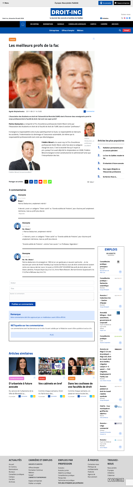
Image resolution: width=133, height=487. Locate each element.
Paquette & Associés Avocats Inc (105, 433)
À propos (58, 3)
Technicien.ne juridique (66, 480)
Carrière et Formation (16, 378)
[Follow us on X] (122, 18)
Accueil (11, 464)
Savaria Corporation (105, 343)
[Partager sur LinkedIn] (36, 182)
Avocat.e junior (63, 470)
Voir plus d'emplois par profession (70, 483)
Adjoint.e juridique (64, 473)
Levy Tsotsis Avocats (105, 381)
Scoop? (126, 30)
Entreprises (54, 30)
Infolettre (105, 18)
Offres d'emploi (68, 30)
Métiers (80, 30)
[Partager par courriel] (40, 182)
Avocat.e (103, 440)
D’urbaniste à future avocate (113, 163)
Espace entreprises (123, 3)
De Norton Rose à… (110, 177)
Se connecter (107, 3)
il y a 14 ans (21, 198)
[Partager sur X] (26, 182)
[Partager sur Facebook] (31, 182)
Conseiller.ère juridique (105, 337)
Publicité (75, 3)
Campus (93, 24)
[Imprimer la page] (45, 182)
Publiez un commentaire (22, 304)
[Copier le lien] (50, 182)
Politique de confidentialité (93, 468)
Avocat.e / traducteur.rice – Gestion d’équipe (105, 299)
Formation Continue (36, 470)
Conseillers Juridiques (77, 24)
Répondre (22, 213)
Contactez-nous (93, 464)
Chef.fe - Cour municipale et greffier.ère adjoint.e (105, 410)
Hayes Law (103, 330)
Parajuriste (62, 478)
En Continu (34, 24)
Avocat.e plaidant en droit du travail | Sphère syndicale (105, 391)
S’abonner (111, 475)
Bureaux (60, 24)
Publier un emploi (35, 483)
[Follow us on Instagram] (125, 18)
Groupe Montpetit (104, 290)
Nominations (48, 24)
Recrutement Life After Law (104, 271)
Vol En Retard (103, 448)
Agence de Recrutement (92, 475)
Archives (115, 24)
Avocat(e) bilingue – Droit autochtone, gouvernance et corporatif (105, 317)
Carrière (104, 24)
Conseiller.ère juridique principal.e (105, 264)
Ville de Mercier (104, 417)
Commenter (24, 396)
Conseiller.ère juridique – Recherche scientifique (105, 282)
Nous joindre (66, 3)
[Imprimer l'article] (34, 396)
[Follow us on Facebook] (127, 18)
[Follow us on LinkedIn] (130, 18)
